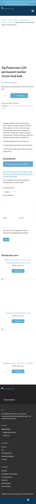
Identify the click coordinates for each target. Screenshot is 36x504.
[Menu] (32, 10)
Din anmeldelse (8, 195)
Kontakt (4, 459)
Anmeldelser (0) (9, 118)
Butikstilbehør (6, 483)
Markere (10, 22)
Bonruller (4, 480)
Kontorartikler (13, 20)
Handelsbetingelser (7, 456)
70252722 (6, 435)
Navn (5, 218)
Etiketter (4, 471)
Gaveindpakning (6, 477)
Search (9, 501)
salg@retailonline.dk (9, 432)
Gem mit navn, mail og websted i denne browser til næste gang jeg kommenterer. (16, 232)
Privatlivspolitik (6, 453)
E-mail (21, 218)
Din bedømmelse (9, 188)
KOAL (31, 494)
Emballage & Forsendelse (9, 474)
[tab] (4, 118)
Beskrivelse (4, 118)
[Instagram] (28, 399)
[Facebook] (24, 399)
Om (2, 450)
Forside (4, 20)
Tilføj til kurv (21, 95)
